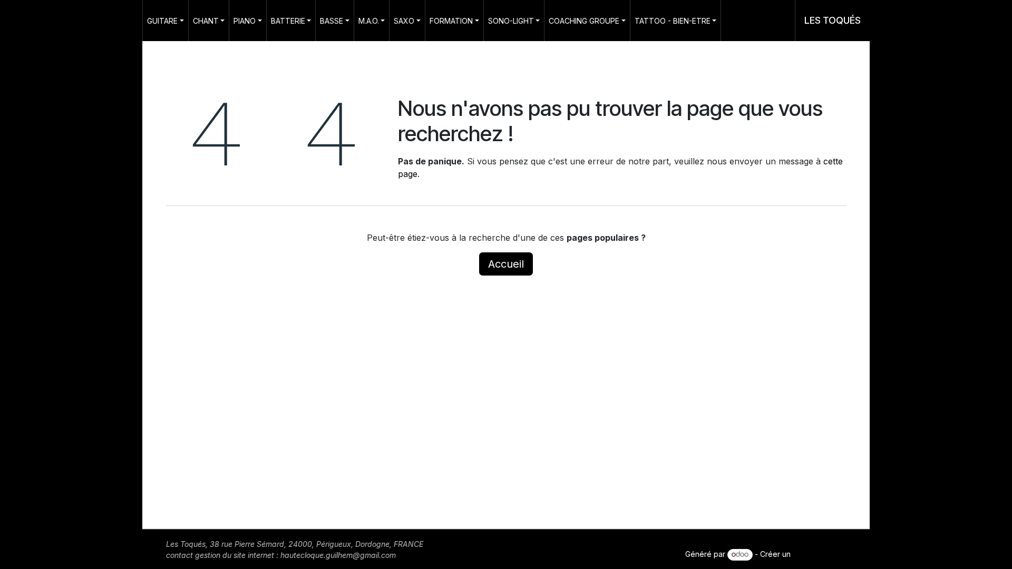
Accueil (506, 264)
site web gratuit (819, 554)
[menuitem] (165, 20)
